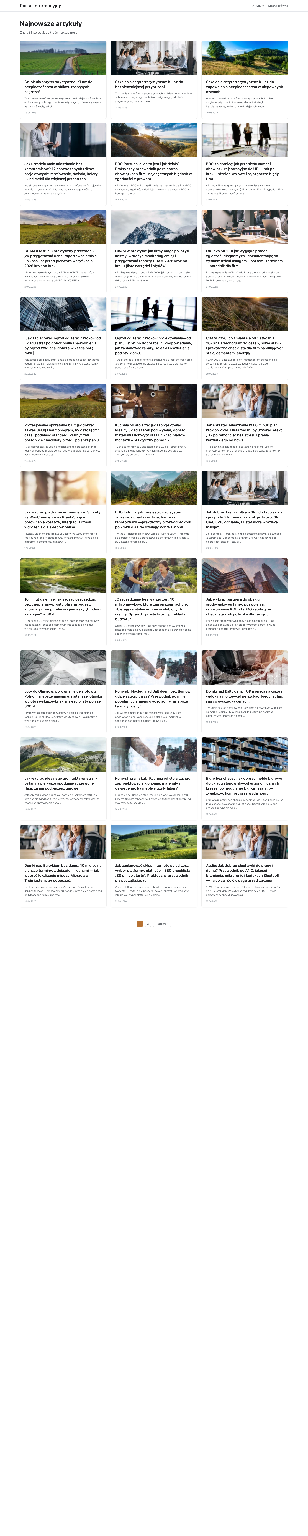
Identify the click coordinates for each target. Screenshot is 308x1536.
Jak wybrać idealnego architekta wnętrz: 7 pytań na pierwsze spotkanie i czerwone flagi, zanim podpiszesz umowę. (60, 783)
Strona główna (278, 5)
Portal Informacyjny (40, 5)
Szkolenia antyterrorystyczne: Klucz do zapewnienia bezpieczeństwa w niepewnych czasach (244, 87)
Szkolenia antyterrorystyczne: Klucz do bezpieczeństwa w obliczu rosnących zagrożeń (58, 87)
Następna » (162, 923)
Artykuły (258, 5)
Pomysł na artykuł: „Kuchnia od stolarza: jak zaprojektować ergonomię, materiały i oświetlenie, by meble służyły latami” (152, 783)
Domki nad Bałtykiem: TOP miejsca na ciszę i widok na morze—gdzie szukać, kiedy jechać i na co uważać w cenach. (244, 696)
